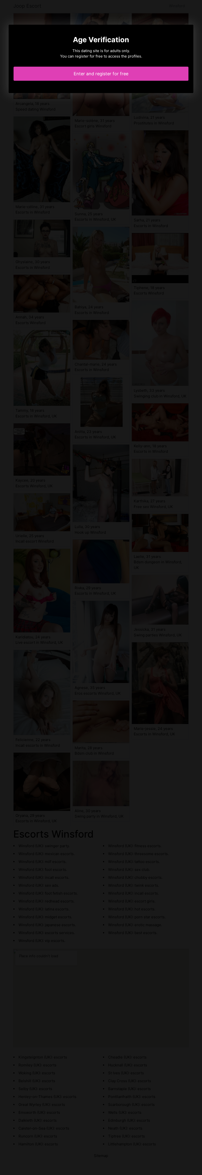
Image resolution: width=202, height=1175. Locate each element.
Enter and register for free (101, 73)
